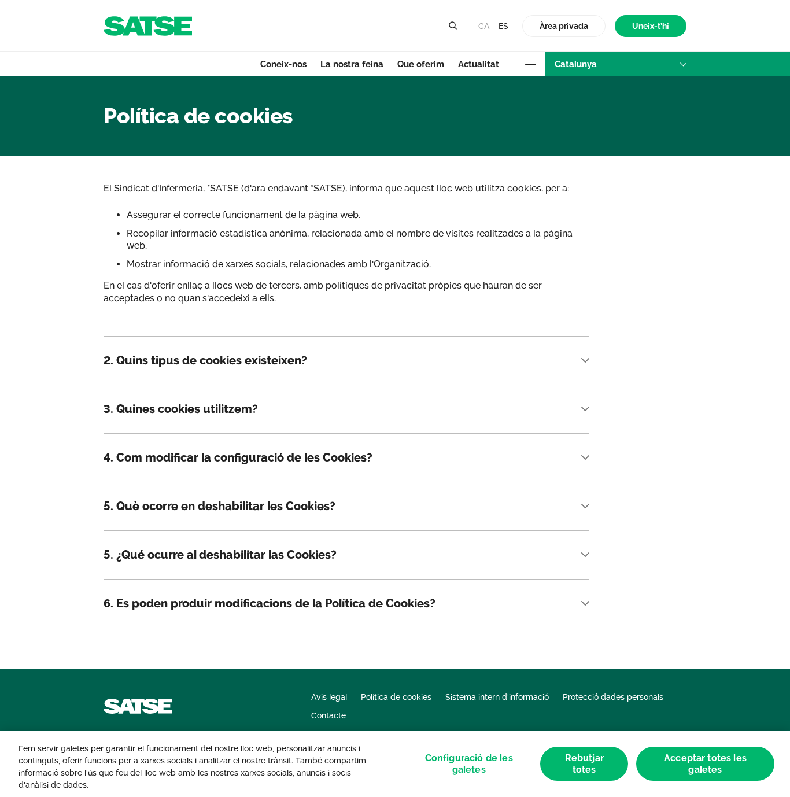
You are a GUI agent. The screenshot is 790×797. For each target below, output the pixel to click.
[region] (395, 764)
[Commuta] (452, 26)
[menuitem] (650, 26)
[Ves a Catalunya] (148, 25)
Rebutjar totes (584, 764)
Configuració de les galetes (469, 764)
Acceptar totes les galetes (705, 764)
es (503, 26)
